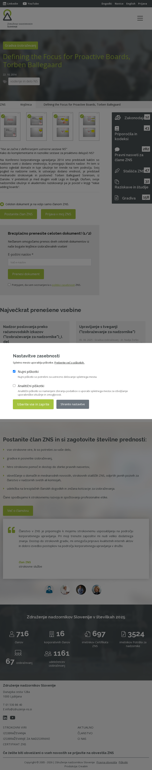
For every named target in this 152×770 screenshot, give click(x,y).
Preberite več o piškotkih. (69, 362)
